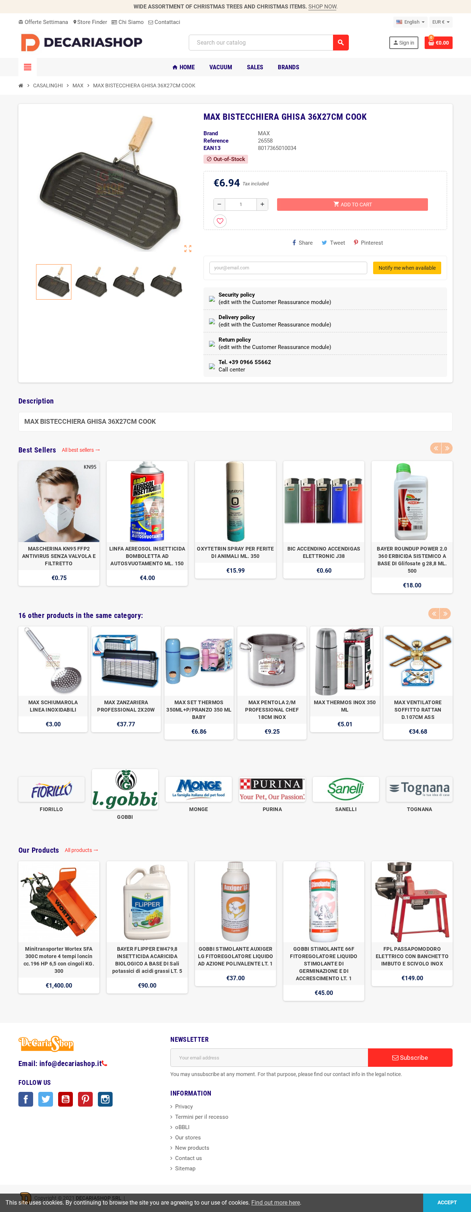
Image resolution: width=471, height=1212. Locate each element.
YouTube (65, 1099)
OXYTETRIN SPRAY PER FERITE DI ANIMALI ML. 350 (235, 552)
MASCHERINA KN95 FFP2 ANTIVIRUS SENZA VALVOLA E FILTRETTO (59, 556)
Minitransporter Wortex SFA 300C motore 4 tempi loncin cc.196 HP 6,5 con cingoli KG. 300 (59, 960)
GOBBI (125, 817)
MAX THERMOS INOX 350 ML (345, 706)
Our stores (188, 1137)
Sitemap (185, 1168)
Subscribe (413, 1057)
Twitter (45, 1099)
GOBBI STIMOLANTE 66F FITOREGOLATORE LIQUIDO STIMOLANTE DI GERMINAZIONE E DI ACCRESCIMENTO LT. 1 (323, 963)
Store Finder (89, 22)
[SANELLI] (346, 789)
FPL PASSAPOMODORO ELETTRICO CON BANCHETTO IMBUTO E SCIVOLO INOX (412, 956)
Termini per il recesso (202, 1117)
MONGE (198, 809)
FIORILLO (51, 809)
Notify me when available (407, 268)
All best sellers (81, 450)
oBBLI (182, 1127)
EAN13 (212, 148)
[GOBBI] (125, 789)
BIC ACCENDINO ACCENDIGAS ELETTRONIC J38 (324, 552)
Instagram (105, 1099)
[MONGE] (199, 789)
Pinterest (372, 243)
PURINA (272, 809)
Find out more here (275, 1202)
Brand (210, 133)
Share (306, 243)
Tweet (337, 243)
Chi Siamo (130, 22)
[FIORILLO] (51, 789)
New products (192, 1148)
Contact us (188, 1158)
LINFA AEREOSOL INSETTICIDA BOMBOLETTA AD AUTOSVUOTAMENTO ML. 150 (147, 556)
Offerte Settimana (43, 22)
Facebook (25, 1099)
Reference (216, 140)
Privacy (184, 1106)
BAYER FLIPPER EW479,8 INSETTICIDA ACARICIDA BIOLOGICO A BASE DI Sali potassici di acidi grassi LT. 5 (147, 960)
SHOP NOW (322, 6)
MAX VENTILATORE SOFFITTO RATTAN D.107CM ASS (418, 709)
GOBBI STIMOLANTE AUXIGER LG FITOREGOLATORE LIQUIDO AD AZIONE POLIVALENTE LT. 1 (235, 956)
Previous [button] (435, 448)
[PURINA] (272, 789)
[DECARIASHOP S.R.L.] (83, 42)
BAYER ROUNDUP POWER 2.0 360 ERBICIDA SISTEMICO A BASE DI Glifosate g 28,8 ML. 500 (412, 560)
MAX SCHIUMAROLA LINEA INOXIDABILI (53, 706)
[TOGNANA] (419, 789)
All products (81, 850)
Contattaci (166, 22)
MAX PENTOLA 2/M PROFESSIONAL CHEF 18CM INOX (272, 709)
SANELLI (346, 809)
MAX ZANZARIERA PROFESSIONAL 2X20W (126, 706)
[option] (59, 527)
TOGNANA (419, 809)
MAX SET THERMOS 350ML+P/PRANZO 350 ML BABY (198, 709)
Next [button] (447, 448)
